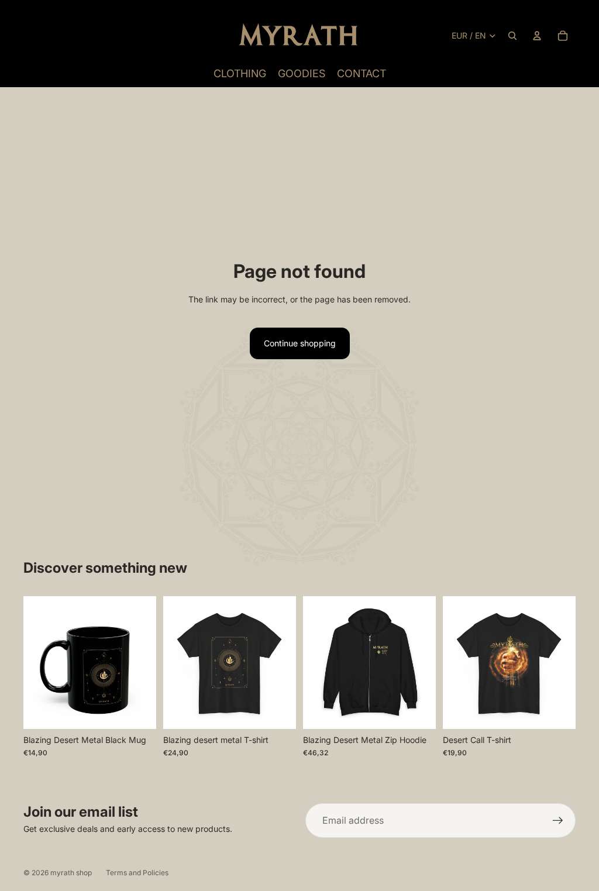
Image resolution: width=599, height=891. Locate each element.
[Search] (512, 36)
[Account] (537, 36)
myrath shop (71, 872)
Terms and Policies (137, 872)
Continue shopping (300, 343)
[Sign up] (558, 821)
